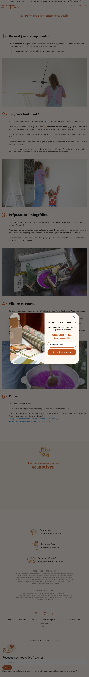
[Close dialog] (74, 317)
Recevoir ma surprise (61, 352)
